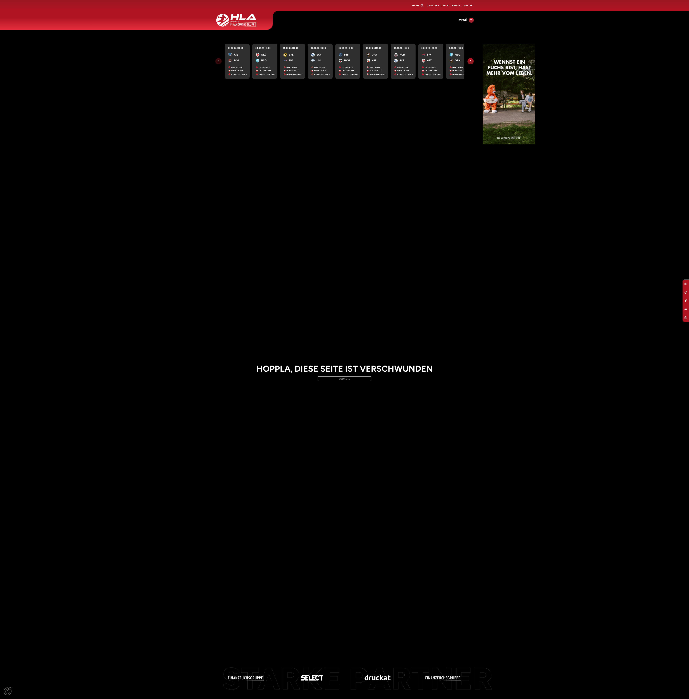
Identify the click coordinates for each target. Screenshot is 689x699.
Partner (434, 5)
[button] (8, 691)
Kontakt (469, 5)
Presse (456, 5)
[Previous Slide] (218, 61)
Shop (445, 5)
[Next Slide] (470, 61)
